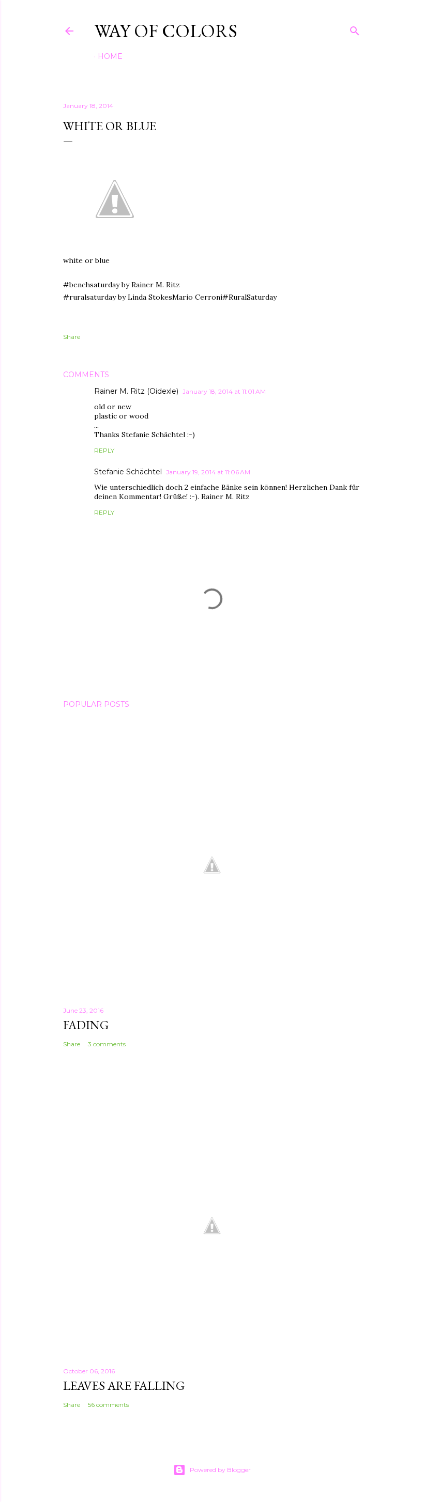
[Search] (355, 29)
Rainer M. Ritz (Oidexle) (136, 391)
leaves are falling (124, 1385)
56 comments (108, 1404)
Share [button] (71, 336)
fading (86, 1025)
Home (110, 56)
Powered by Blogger (220, 1470)
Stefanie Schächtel (128, 471)
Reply (104, 450)
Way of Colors (165, 31)
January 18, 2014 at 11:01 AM (224, 391)
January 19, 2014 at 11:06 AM (208, 472)
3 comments (107, 1044)
